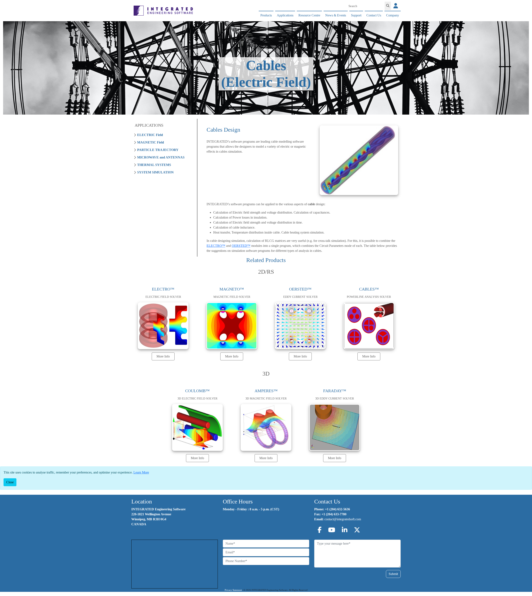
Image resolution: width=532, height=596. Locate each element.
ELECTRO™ (216, 245)
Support (356, 15)
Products (266, 15)
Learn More (141, 472)
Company (392, 15)
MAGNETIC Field (150, 142)
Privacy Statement (233, 590)
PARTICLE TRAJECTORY (158, 150)
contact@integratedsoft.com (342, 519)
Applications (285, 15)
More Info (163, 356)
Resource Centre (309, 15)
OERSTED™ (241, 245)
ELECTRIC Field (150, 135)
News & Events (335, 15)
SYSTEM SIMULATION (155, 172)
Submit (393, 574)
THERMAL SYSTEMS (154, 165)
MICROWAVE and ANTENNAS (161, 157)
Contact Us (373, 15)
